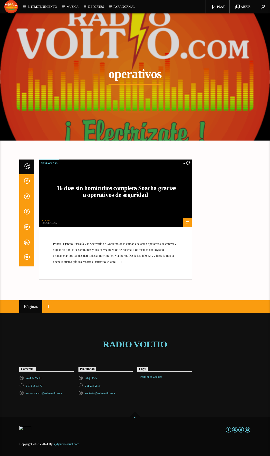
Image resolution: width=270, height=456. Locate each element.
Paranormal (124, 6)
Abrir (245, 6)
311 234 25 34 (93, 385)
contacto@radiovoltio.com (100, 393)
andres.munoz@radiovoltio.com (44, 393)
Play (220, 6)
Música (73, 6)
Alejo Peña (91, 378)
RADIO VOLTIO (135, 344)
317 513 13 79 (34, 385)
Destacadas (49, 163)
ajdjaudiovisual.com (67, 444)
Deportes (96, 6)
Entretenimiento (42, 6)
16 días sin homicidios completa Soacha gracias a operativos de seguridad (116, 191)
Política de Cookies (151, 376)
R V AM (46, 220)
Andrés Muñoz (34, 378)
